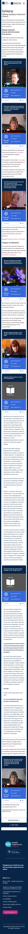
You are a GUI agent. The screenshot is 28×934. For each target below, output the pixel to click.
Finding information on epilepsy (16, 239)
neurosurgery (21, 160)
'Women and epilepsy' (8, 746)
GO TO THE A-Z (10, 912)
